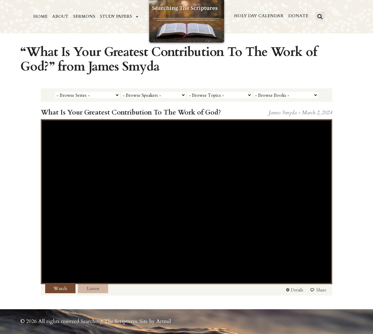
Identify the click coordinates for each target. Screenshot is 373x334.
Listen (93, 288)
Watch (60, 288)
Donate (298, 16)
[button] (320, 16)
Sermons (84, 16)
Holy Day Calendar (259, 16)
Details (297, 290)
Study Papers (116, 16)
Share (321, 290)
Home (40, 16)
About (60, 16)
